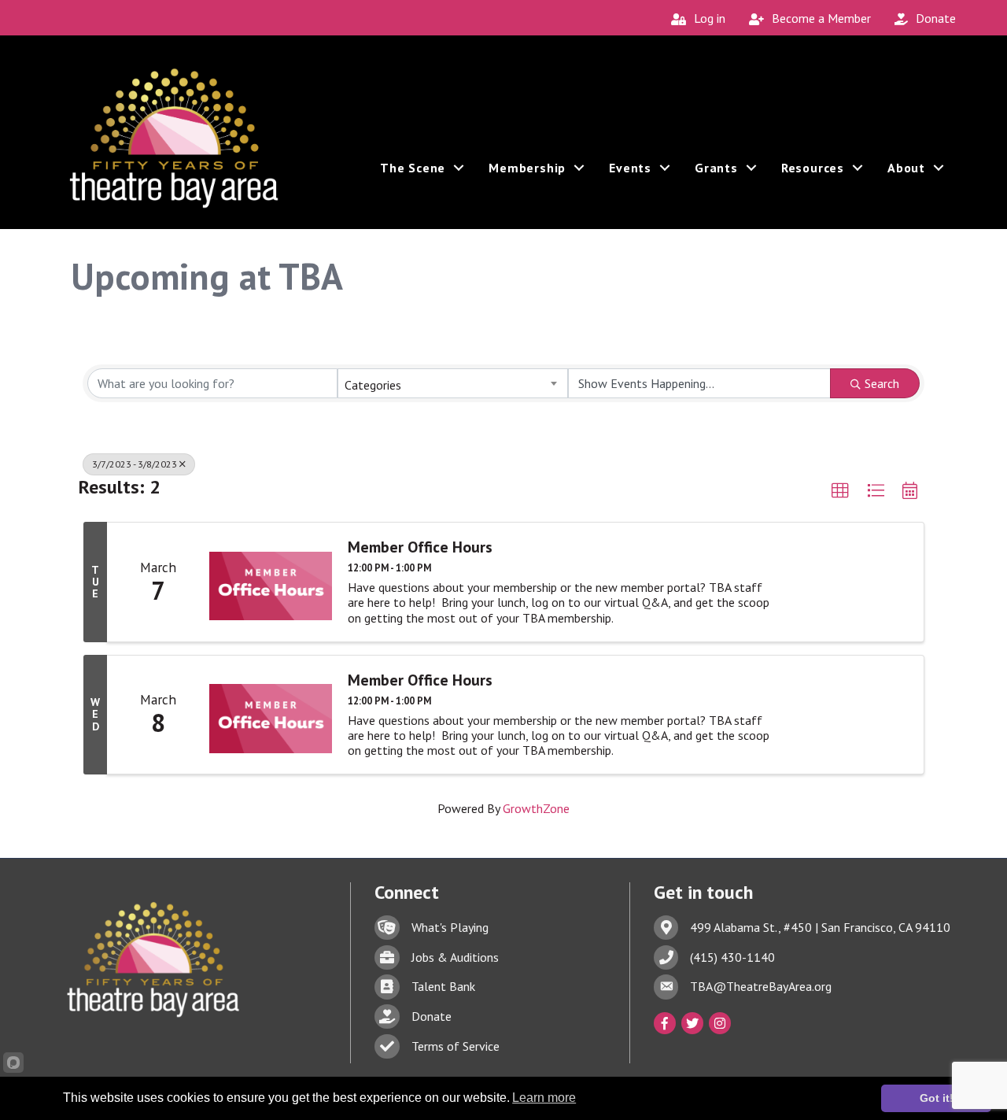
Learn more (544, 1097)
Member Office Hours (420, 547)
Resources (812, 168)
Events (630, 168)
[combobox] (452, 383)
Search (882, 383)
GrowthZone (536, 808)
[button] (840, 491)
